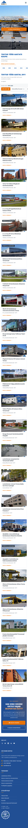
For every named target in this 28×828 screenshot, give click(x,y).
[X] (2, 743)
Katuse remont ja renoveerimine (9, 778)
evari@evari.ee (7, 765)
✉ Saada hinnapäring (14, 29)
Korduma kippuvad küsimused (9, 803)
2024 (15, 68)
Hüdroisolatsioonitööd (7, 780)
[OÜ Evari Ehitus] (3, 3)
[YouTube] (14, 743)
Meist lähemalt (5, 798)
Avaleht (3, 16)
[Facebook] (5, 743)
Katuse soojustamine (6, 783)
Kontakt (3, 800)
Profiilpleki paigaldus (6, 785)
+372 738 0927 (7, 763)
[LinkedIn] (8, 743)
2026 (4, 68)
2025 (9, 68)
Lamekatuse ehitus (6, 776)
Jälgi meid (3, 740)
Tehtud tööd (10, 16)
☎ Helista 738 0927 (14, 33)
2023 (21, 68)
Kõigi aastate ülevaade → (8, 64)
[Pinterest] (11, 743)
